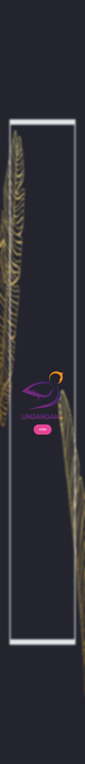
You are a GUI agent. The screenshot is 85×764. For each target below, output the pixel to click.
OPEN (42, 429)
